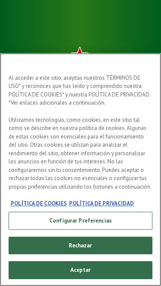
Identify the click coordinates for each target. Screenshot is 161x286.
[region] (80, 169)
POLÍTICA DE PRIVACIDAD (101, 203)
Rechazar (80, 245)
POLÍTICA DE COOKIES (39, 203)
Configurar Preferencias (80, 220)
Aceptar (80, 270)
